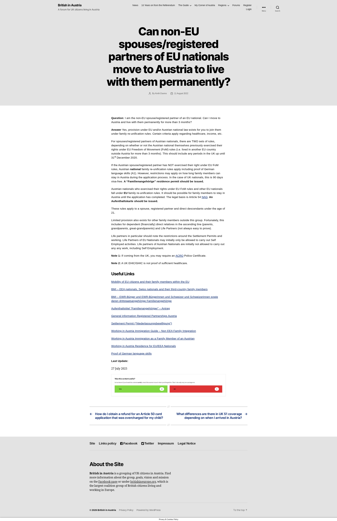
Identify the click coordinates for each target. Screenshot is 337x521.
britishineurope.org (143, 482)
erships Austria (167, 315)
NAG (205, 197)
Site (92, 443)
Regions (222, 5)
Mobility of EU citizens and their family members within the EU (150, 281)
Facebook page (107, 482)
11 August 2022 (181, 93)
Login (249, 9)
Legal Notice (186, 443)
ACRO (179, 255)
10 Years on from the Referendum (158, 5)
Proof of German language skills (131, 353)
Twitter (149, 443)
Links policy (107, 443)
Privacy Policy (126, 510)
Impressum (166, 443)
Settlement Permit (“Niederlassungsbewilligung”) (141, 323)
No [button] (195, 389)
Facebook (130, 443)
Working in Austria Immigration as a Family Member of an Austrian (153, 338)
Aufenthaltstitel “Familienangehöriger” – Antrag (140, 308)
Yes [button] (140, 389)
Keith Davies (161, 93)
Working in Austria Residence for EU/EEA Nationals (143, 345)
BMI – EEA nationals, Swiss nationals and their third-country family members (159, 289)
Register (247, 5)
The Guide (183, 5)
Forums (236, 5)
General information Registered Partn (134, 315)
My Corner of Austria (205, 5)
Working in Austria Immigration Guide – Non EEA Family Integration (153, 330)
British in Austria (69, 5)
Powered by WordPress (149, 510)
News (135, 5)
